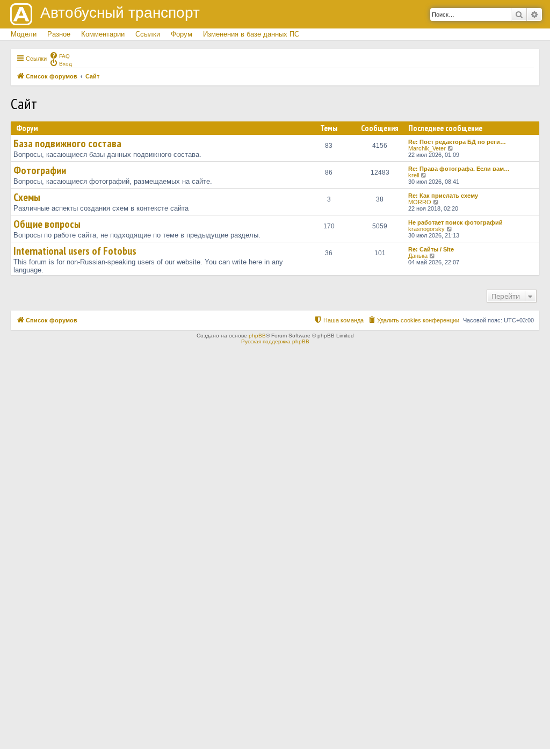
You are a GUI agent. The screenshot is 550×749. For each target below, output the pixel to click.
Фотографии (39, 170)
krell (413, 175)
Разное (58, 34)
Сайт (24, 103)
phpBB (257, 336)
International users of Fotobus (74, 251)
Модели (24, 34)
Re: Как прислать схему (443, 195)
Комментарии (103, 34)
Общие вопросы (47, 224)
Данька (418, 256)
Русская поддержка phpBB (275, 341)
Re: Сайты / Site (431, 249)
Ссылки (147, 34)
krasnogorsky (426, 229)
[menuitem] (59, 55)
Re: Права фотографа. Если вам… (459, 168)
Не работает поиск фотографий (455, 222)
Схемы (26, 197)
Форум (181, 34)
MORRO (419, 202)
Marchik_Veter (427, 148)
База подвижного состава (67, 143)
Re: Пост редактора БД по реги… (457, 142)
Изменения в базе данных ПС (251, 34)
